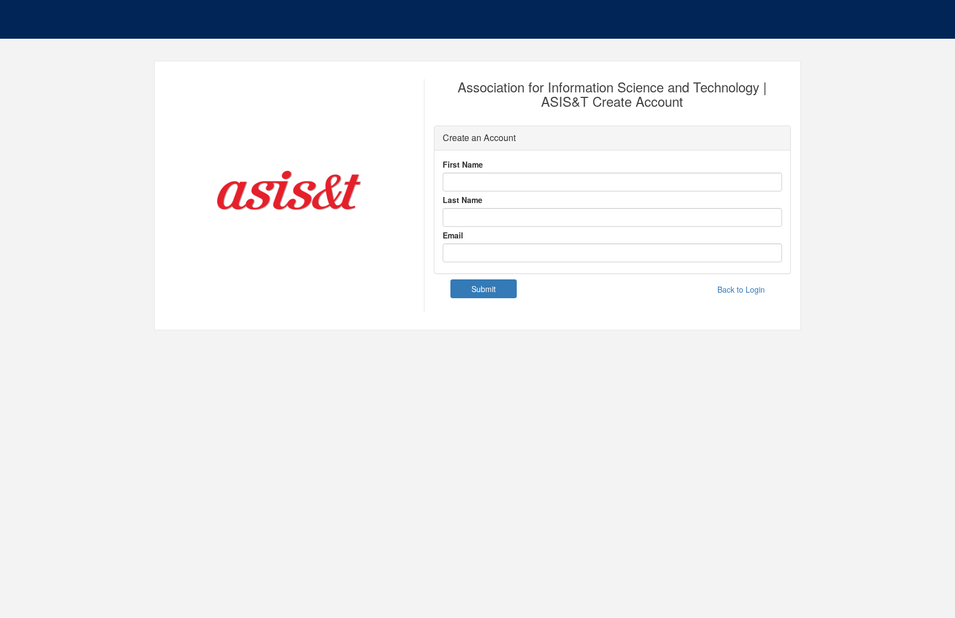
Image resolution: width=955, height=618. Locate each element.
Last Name (462, 199)
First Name (463, 164)
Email (453, 235)
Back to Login (741, 289)
